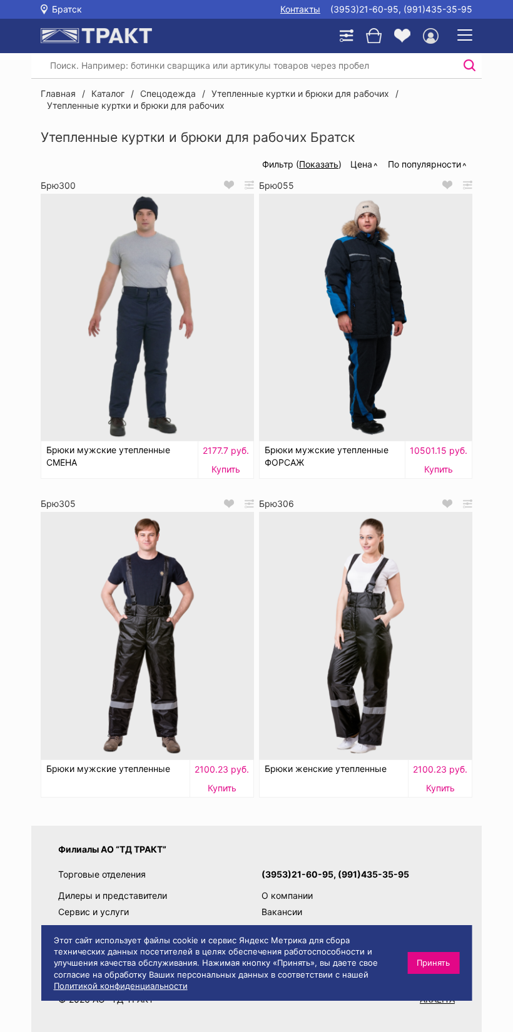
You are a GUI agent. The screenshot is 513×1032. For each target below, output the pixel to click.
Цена (361, 164)
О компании (287, 895)
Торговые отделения (102, 874)
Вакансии (282, 911)
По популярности (424, 164)
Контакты (300, 9)
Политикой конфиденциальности (121, 986)
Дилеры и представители (112, 895)
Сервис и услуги (93, 911)
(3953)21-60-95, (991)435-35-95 (401, 9)
